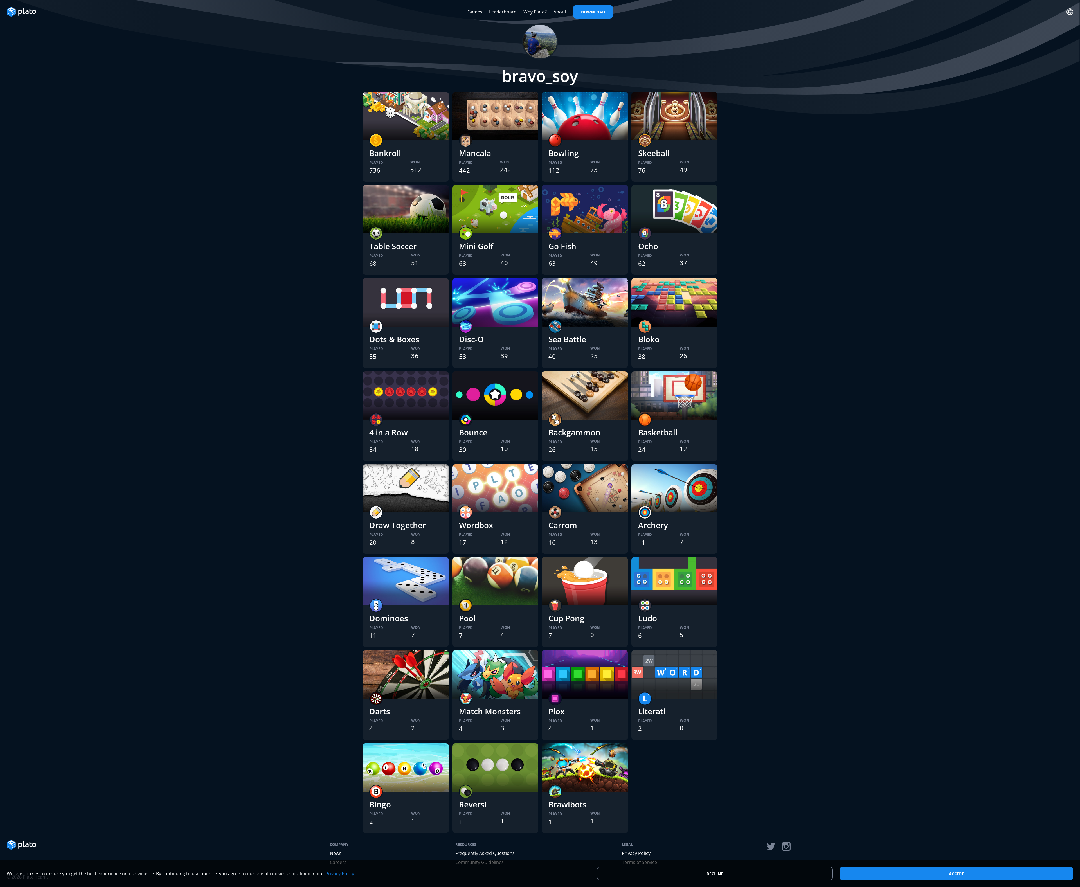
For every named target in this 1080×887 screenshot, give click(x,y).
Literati (651, 711)
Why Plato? (535, 12)
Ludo (647, 618)
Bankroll (385, 153)
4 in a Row (388, 432)
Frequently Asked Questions (485, 853)
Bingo (380, 804)
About (560, 12)
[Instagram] (786, 846)
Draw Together (397, 525)
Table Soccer (393, 246)
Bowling (563, 153)
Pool (467, 618)
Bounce (473, 432)
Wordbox (476, 525)
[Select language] (1069, 11)
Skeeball (654, 153)
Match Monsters (490, 711)
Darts (379, 711)
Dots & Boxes (394, 339)
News (335, 853)
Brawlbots (567, 804)
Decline (714, 873)
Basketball (658, 432)
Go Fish (562, 246)
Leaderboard (503, 12)
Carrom (562, 525)
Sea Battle (567, 339)
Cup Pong (566, 618)
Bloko (649, 339)
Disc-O (471, 339)
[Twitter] (770, 846)
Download (593, 12)
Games (474, 12)
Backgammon (574, 432)
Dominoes (388, 618)
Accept (956, 873)
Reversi (473, 804)
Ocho (648, 246)
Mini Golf (476, 246)
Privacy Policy (636, 853)
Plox (556, 711)
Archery (653, 525)
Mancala (475, 153)
